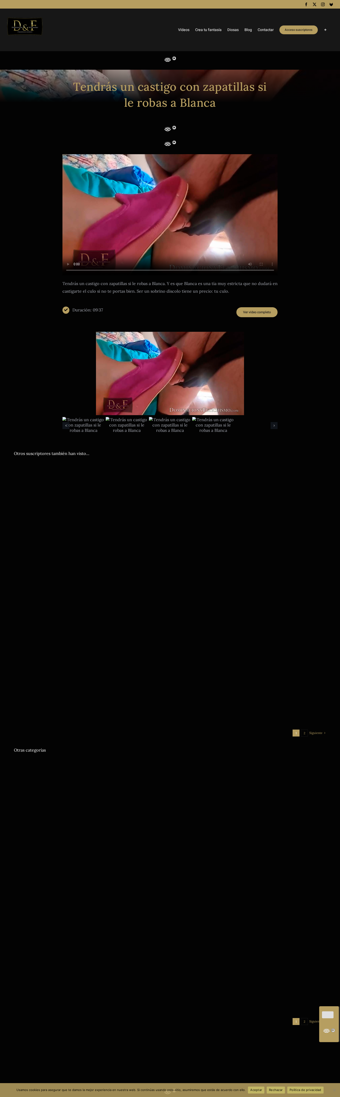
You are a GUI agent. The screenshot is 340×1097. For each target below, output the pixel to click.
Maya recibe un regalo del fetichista (219, 1000)
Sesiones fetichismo (187, 681)
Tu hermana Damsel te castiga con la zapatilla (231, 711)
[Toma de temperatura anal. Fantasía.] (90, 699)
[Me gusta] (328, 1014)
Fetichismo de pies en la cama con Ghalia (66, 774)
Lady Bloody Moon (126, 818)
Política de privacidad (305, 1090)
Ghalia (129, 676)
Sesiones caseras (102, 719)
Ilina (86, 719)
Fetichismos (279, 676)
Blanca (18, 485)
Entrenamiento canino (99, 485)
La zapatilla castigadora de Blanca (216, 556)
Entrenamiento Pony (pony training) (98, 676)
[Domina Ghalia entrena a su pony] (90, 619)
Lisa (233, 894)
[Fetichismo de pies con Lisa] (249, 837)
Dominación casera (68, 485)
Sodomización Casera (83, 931)
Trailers (122, 485)
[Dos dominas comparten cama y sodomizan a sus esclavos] (90, 912)
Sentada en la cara (302, 676)
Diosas (29, 485)
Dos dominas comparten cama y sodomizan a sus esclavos (87, 924)
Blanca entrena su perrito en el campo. (63, 477)
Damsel (211, 719)
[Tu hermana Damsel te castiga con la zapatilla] (249, 699)
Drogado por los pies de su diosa (214, 774)
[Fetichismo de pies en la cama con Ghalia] (90, 762)
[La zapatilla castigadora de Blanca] (249, 505)
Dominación (44, 485)
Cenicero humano (26, 818)
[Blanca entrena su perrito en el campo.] (90, 465)
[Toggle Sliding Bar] (325, 30)
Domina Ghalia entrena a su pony (56, 669)
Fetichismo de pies (256, 676)
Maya (234, 1007)
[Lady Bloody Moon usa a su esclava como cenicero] (90, 799)
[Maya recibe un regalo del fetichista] (249, 950)
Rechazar (276, 1090)
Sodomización (56, 931)
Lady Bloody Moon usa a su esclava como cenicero (78, 811)
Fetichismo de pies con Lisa (208, 887)
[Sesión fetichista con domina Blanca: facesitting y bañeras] (249, 619)
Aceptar (256, 1090)
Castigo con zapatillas (199, 563)
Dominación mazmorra (87, 818)
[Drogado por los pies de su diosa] (249, 762)
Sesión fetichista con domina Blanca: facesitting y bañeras (247, 669)
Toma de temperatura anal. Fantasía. (60, 711)
